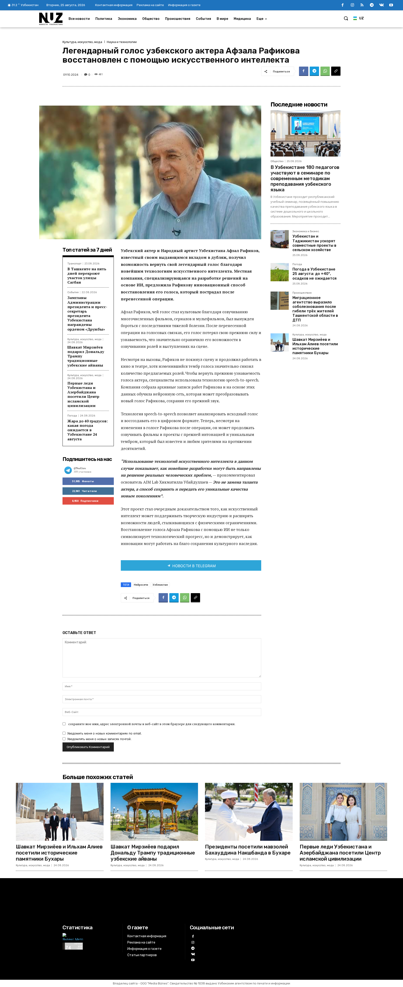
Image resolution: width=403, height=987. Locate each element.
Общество (277, 161)
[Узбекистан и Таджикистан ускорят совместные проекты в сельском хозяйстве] (280, 239)
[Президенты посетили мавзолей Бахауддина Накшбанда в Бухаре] (249, 812)
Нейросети (141, 584)
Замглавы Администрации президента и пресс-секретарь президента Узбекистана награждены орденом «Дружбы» (87, 313)
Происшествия (302, 293)
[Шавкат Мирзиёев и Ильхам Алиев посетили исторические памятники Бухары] (280, 342)
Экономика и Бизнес (305, 231)
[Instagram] (352, 5)
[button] (345, 18)
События (73, 292)
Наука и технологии (122, 41)
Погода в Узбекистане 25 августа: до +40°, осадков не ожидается (314, 273)
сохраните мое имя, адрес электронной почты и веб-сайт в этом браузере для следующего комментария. (151, 724)
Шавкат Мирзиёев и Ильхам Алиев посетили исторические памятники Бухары (315, 346)
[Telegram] (372, 5)
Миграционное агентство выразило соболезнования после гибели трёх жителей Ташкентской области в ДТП (315, 309)
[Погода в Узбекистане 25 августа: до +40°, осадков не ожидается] (280, 272)
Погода (72, 415)
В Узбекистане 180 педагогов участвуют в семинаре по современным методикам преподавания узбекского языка (305, 178)
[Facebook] (342, 5)
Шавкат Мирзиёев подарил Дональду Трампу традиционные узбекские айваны (153, 853)
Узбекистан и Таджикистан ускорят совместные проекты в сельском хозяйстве (314, 243)
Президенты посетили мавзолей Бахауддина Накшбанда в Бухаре (248, 850)
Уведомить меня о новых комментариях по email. (104, 733)
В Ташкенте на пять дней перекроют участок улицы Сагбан (86, 275)
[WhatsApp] (325, 71)
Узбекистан (160, 584)
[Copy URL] (335, 71)
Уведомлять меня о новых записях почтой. (99, 739)
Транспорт (74, 263)
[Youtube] (391, 5)
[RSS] (362, 5)
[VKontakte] (381, 5)
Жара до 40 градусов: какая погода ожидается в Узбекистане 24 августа (87, 430)
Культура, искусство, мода (82, 41)
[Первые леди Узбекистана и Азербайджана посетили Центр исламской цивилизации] (343, 812)
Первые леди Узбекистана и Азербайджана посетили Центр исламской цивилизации (83, 394)
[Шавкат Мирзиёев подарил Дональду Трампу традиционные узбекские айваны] (154, 812)
